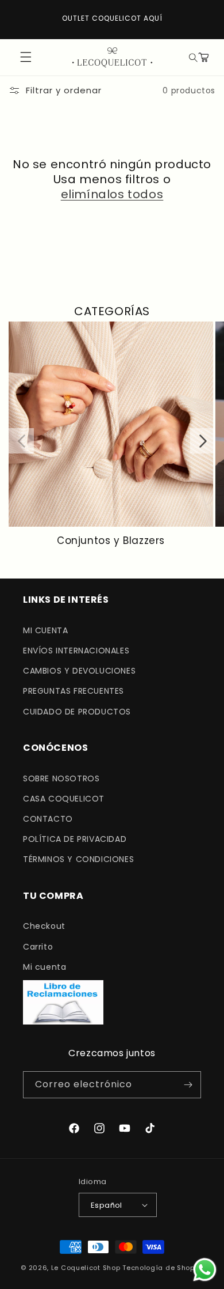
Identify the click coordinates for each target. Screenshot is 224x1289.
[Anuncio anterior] (21, 19)
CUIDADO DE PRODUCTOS (77, 711)
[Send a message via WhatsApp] (204, 1269)
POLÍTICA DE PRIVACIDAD (74, 839)
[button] (192, 57)
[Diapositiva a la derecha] (202, 440)
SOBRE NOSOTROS (61, 778)
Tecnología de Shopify (162, 1267)
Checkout (44, 926)
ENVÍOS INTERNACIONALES (76, 650)
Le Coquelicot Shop (86, 1267)
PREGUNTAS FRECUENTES (73, 691)
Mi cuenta (44, 967)
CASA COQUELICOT (64, 798)
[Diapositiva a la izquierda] (21, 440)
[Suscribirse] (187, 1084)
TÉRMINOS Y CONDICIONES (78, 859)
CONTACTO (48, 819)
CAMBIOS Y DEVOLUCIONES (79, 670)
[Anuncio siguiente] (202, 19)
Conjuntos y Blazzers (111, 540)
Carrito (38, 946)
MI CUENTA (45, 630)
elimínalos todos (112, 194)
